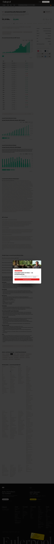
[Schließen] (39, 262)
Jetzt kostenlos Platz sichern (27, 279)
